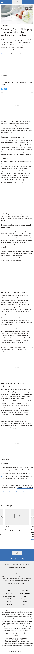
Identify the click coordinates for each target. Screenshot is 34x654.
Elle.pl (8, 590)
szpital (5, 494)
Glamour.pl (25, 590)
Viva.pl (9, 602)
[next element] (32, 527)
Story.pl (25, 604)
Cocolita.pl (9, 604)
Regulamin (8, 564)
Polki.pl (9, 599)
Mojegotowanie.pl (25, 593)
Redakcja (13, 567)
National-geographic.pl (8, 596)
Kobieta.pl (9, 593)
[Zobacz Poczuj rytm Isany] (17, 517)
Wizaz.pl (25, 602)
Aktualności (5, 25)
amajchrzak (4, 79)
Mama (7, 527)
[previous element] (1, 527)
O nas (27, 564)
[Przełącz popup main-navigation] (2, 2)
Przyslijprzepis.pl (25, 599)
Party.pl (25, 596)
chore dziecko (7, 491)
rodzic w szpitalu (19, 491)
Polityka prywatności (18, 564)
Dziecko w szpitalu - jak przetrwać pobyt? (16, 473)
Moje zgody (20, 567)
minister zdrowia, (19, 298)
